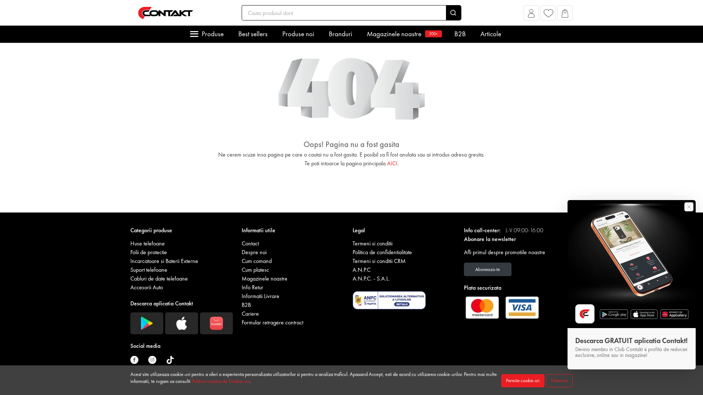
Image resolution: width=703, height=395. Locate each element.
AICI (392, 163)
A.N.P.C (362, 270)
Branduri (340, 33)
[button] (531, 15)
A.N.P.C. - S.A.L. (371, 278)
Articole (490, 33)
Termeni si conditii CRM (379, 261)
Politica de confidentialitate (382, 252)
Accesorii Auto (146, 287)
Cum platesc (255, 270)
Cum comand (257, 261)
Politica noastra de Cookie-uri (220, 381)
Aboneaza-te (487, 269)
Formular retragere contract (272, 322)
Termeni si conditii (373, 243)
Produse (213, 33)
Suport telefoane (148, 270)
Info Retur (252, 287)
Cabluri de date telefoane (159, 278)
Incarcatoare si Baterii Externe (164, 261)
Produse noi (298, 33)
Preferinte (559, 380)
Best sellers (253, 33)
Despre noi (254, 252)
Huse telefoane (147, 243)
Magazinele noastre (402, 33)
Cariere (250, 313)
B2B (460, 33)
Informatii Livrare (260, 296)
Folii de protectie (148, 252)
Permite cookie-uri (523, 380)
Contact (250, 243)
